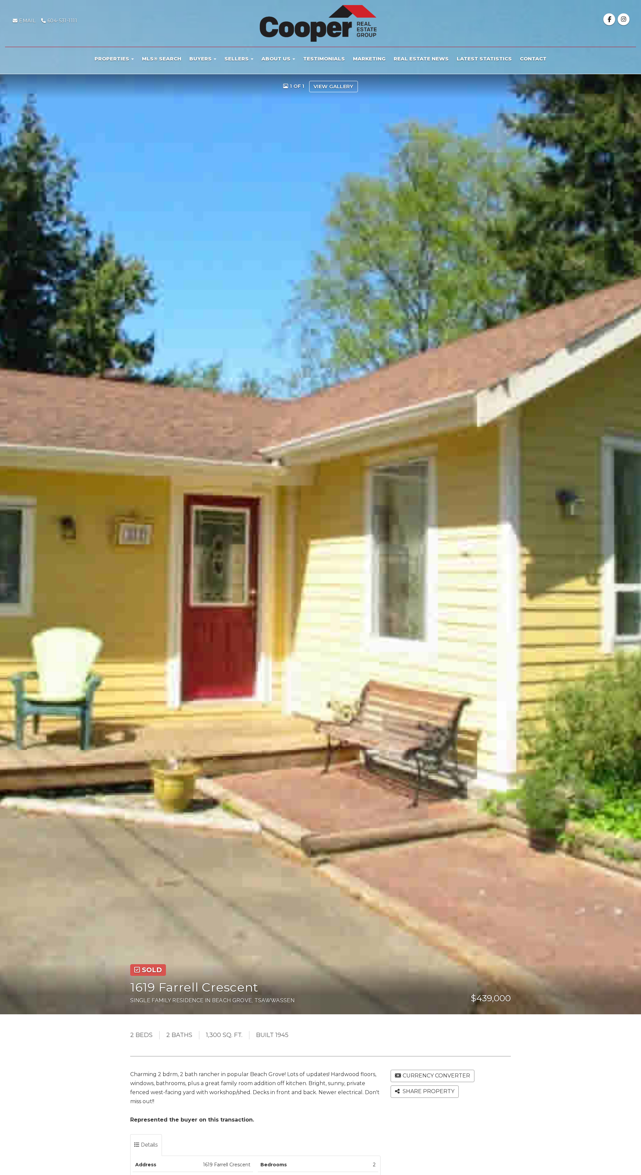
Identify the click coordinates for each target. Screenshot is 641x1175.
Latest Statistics (484, 58)
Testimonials (324, 58)
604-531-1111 (61, 21)
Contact (533, 58)
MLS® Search (161, 58)
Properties (112, 58)
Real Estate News (421, 58)
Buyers (201, 58)
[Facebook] (610, 19)
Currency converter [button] (436, 1075)
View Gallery (333, 86)
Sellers (237, 58)
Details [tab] (149, 1145)
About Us (276, 58)
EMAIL (27, 21)
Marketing (369, 58)
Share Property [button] (427, 1091)
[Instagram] (623, 19)
